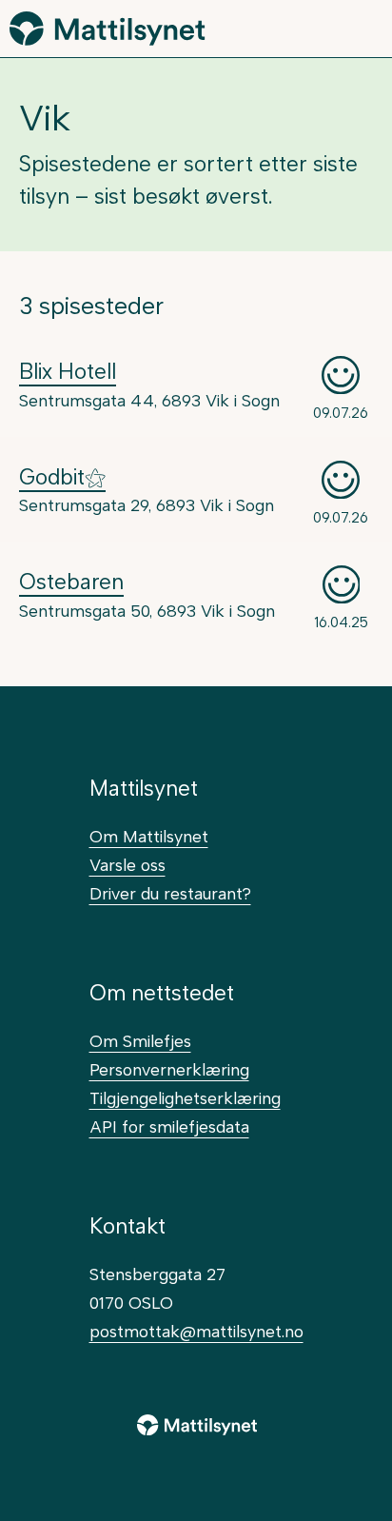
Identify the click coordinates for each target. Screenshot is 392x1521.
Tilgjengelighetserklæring (185, 1098)
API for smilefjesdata (169, 1126)
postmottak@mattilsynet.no (196, 1331)
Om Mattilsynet (148, 836)
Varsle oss (127, 865)
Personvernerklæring (169, 1069)
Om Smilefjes (140, 1041)
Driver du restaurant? (170, 893)
